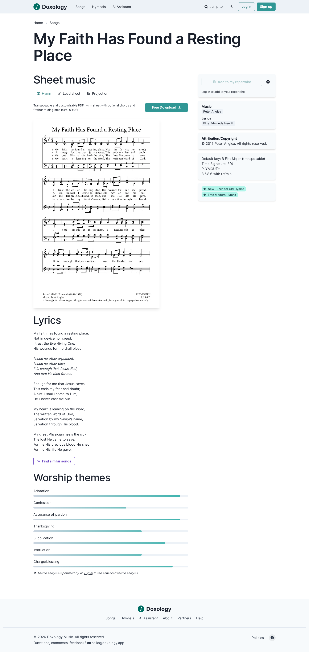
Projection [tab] (100, 93)
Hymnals (99, 7)
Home (38, 23)
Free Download (164, 107)
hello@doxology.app (107, 643)
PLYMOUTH (211, 169)
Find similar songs (56, 461)
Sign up (266, 6)
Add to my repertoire (234, 82)
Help (199, 618)
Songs (80, 7)
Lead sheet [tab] (71, 93)
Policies (258, 638)
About (168, 618)
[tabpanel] (110, 204)
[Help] (268, 82)
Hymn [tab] (46, 93)
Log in (246, 6)
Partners (184, 618)
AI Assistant (121, 7)
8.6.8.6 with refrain (216, 174)
